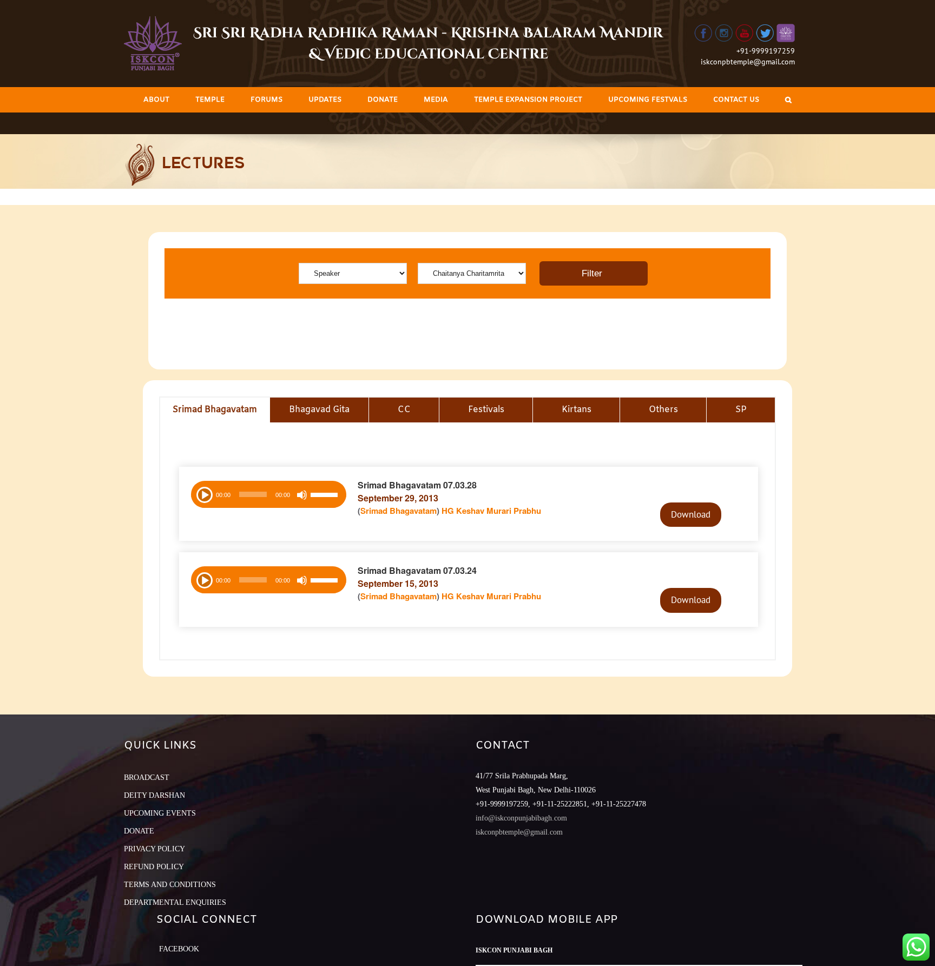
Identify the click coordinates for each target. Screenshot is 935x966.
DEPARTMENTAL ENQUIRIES (175, 902)
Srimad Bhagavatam (398, 511)
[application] (268, 494)
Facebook (179, 949)
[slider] (326, 496)
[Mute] (302, 494)
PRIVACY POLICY (154, 849)
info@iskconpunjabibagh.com (521, 818)
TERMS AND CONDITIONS (170, 885)
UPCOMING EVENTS (160, 813)
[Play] (203, 493)
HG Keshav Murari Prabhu (491, 511)
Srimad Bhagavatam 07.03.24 (417, 570)
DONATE (139, 831)
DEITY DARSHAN (154, 795)
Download (690, 514)
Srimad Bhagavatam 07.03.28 (417, 485)
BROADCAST (146, 777)
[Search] (788, 100)
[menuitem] (156, 100)
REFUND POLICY (154, 867)
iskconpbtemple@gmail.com (748, 62)
